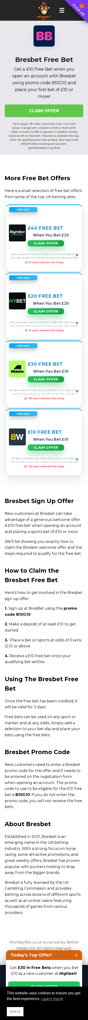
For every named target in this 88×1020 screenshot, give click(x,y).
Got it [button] (15, 1011)
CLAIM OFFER (44, 110)
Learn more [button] (52, 998)
